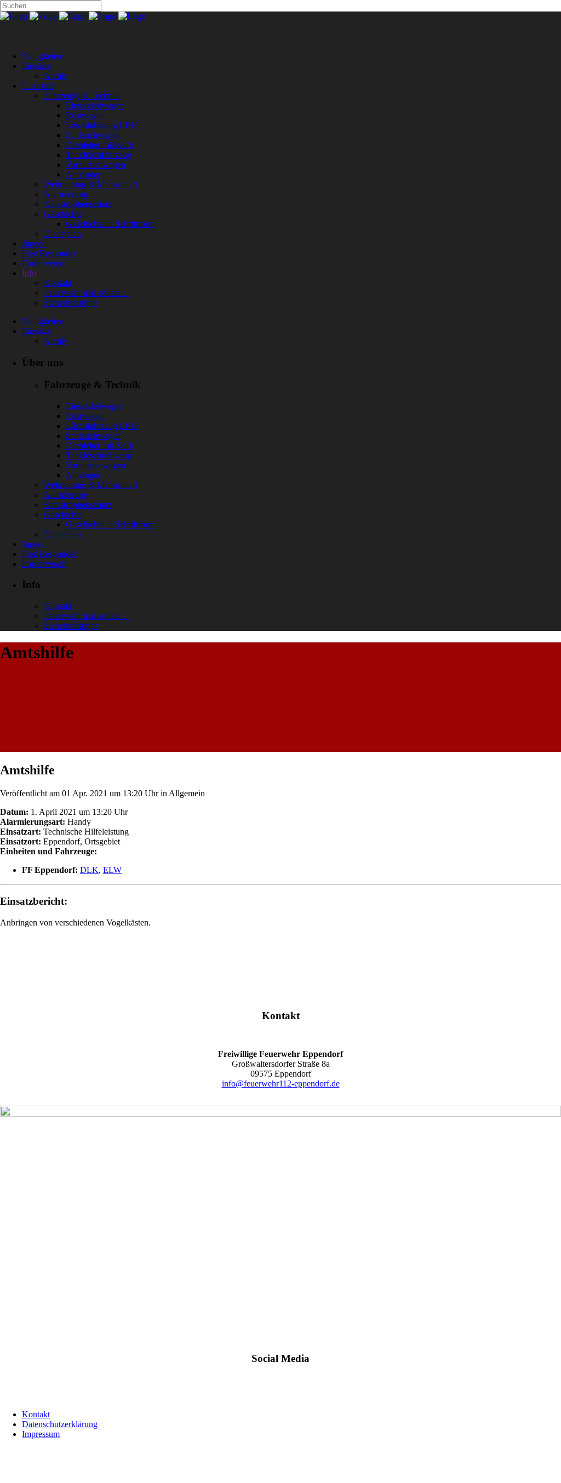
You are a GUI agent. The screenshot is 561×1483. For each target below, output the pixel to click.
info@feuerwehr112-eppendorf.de (281, 1083)
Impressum (41, 1434)
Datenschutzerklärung (60, 1424)
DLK (89, 870)
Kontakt (36, 1414)
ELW (112, 870)
